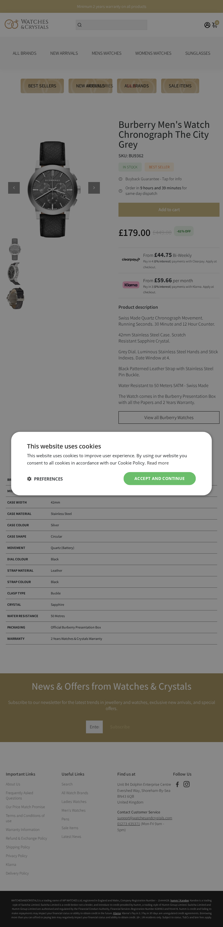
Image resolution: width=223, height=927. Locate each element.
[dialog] (111, 463)
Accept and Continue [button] (159, 478)
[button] (45, 478)
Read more (158, 462)
